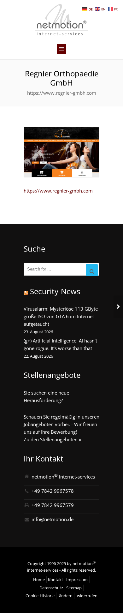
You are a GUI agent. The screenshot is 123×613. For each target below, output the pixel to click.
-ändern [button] (65, 595)
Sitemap (74, 588)
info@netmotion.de (52, 519)
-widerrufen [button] (86, 595)
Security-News (55, 291)
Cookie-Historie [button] (40, 595)
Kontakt (55, 579)
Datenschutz (51, 588)
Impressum (77, 579)
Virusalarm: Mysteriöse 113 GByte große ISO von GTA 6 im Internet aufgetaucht (61, 316)
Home (39, 579)
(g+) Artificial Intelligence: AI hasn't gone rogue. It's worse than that (60, 344)
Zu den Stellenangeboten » (52, 439)
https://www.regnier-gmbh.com (58, 190)
